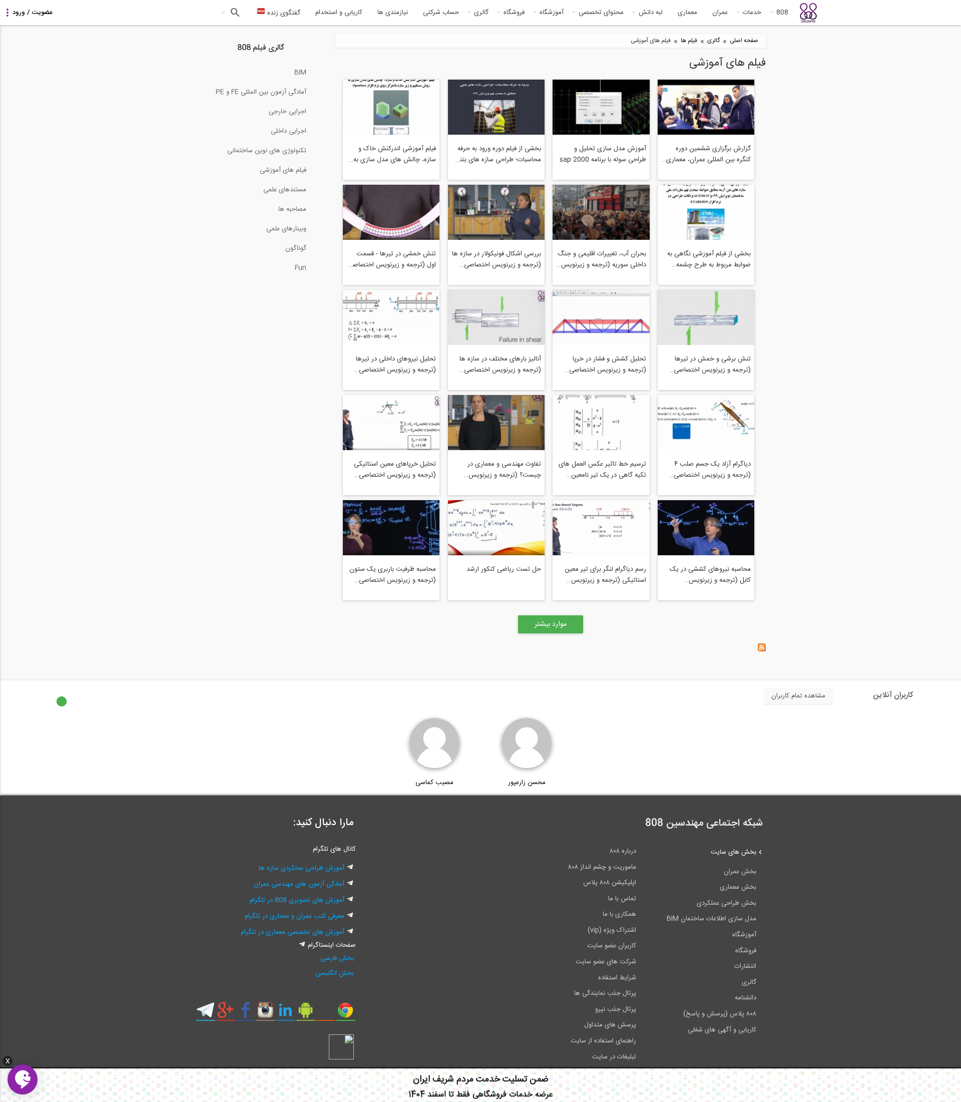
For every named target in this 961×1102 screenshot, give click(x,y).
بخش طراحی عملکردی (726, 903)
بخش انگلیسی (334, 973)
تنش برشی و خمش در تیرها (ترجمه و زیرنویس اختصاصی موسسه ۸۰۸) (712, 364)
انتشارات (745, 966)
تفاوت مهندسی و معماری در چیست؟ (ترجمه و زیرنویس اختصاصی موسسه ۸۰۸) (504, 470)
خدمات (752, 12)
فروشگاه (514, 12)
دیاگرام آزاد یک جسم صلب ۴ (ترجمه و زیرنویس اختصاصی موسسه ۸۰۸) (712, 470)
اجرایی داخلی (288, 131)
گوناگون (295, 248)
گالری (481, 12)
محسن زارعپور (527, 782)
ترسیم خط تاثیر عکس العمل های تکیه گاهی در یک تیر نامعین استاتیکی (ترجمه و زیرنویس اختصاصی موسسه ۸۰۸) (602, 470)
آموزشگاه (552, 12)
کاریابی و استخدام (338, 12)
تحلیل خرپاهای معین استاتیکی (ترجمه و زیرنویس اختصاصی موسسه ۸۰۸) (395, 470)
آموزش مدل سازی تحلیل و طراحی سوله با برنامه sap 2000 (603, 154)
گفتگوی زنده (282, 13)
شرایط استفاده (617, 977)
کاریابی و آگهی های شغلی (722, 1029)
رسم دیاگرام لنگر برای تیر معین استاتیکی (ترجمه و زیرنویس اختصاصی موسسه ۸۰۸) (605, 575)
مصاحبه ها (292, 209)
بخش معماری (738, 887)
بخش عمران (740, 871)
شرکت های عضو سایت (606, 961)
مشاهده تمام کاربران (798, 695)
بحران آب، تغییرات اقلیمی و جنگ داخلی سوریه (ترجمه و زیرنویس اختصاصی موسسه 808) (602, 259)
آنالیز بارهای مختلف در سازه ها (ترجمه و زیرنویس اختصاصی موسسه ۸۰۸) (500, 364)
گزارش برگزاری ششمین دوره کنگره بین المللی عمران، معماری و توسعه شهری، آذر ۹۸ (706, 154)
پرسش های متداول (610, 1024)
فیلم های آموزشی (283, 170)
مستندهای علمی (284, 189)
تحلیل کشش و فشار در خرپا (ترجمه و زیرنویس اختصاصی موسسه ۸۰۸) (607, 364)
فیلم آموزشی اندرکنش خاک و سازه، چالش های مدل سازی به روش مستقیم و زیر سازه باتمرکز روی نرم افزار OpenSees (394, 154)
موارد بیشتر (551, 624)
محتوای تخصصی (601, 12)
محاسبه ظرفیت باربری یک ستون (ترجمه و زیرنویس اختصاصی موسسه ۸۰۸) (392, 575)
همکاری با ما (619, 914)
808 (782, 12)
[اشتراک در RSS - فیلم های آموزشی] (762, 649)
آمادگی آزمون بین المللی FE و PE (261, 92)
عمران (720, 12)
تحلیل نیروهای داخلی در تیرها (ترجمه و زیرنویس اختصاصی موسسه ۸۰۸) (396, 364)
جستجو (234, 12)
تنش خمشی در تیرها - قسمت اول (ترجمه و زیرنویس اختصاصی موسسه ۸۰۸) (392, 259)
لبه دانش (651, 12)
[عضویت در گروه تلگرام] (205, 1014)
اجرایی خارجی (287, 111)
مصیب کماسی (434, 782)
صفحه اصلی (744, 41)
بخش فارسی (337, 958)
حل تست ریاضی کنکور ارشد (503, 569)
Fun (300, 267)
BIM (300, 72)
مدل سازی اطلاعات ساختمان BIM (711, 918)
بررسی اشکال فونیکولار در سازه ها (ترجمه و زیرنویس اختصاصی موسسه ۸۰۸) (496, 259)
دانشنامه (745, 997)
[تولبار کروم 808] (345, 1014)
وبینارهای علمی (286, 228)
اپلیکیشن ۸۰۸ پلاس (609, 882)
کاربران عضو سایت (611, 945)
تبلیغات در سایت (614, 1056)
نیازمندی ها (392, 12)
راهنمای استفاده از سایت (603, 1040)
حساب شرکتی (441, 12)
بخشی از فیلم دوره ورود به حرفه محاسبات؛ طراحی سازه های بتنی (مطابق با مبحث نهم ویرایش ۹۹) (498, 154)
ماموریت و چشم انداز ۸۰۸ (602, 867)
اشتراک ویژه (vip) (612, 930)
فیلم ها (689, 41)
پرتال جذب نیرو (615, 1009)
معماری (687, 12)
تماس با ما (622, 898)
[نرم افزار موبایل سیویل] (305, 1014)
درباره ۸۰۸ (623, 851)
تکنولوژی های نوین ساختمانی (266, 150)
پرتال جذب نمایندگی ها (605, 993)
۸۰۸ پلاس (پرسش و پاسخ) (719, 1013)
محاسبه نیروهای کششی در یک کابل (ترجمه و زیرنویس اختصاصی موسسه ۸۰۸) (710, 575)
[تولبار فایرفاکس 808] (325, 1014)
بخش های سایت (733, 852)
